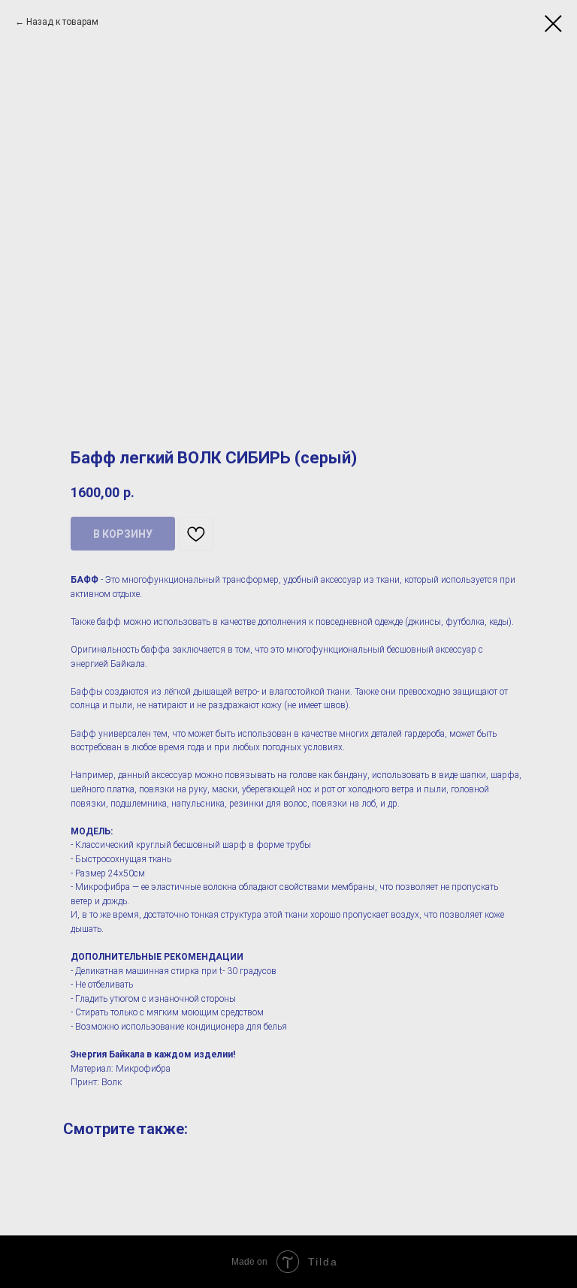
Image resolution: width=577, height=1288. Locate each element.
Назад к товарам (62, 22)
